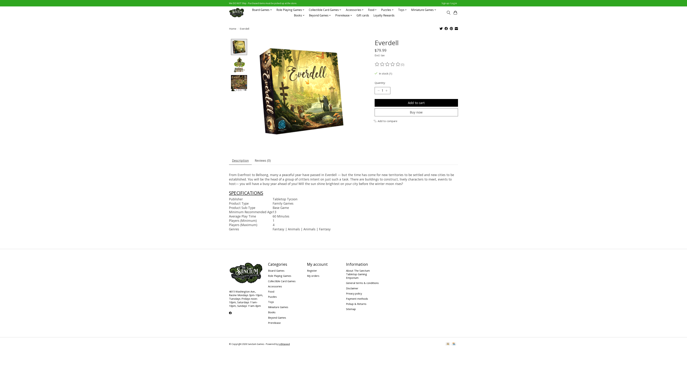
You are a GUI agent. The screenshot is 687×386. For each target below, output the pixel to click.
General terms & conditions (362, 283)
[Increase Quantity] (386, 90)
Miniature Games (278, 307)
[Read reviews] (388, 64)
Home (232, 28)
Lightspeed (284, 344)
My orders (313, 276)
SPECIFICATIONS (246, 193)
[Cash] (448, 344)
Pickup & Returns (356, 304)
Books (272, 312)
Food (271, 291)
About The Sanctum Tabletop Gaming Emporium (358, 274)
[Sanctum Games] (236, 13)
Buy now (416, 112)
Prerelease (274, 323)
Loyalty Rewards (383, 15)
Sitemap (351, 309)
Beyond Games (277, 317)
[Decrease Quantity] (378, 90)
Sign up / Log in (449, 3)
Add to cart (416, 103)
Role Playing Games (279, 276)
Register (312, 270)
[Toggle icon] (448, 12)
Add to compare (387, 121)
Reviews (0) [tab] (263, 160)
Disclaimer (352, 288)
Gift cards (363, 15)
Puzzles (272, 296)
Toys (271, 302)
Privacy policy (354, 293)
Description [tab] (240, 160)
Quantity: (380, 83)
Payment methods (357, 298)
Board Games (276, 270)
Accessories (275, 286)
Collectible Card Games (282, 281)
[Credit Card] (454, 344)
